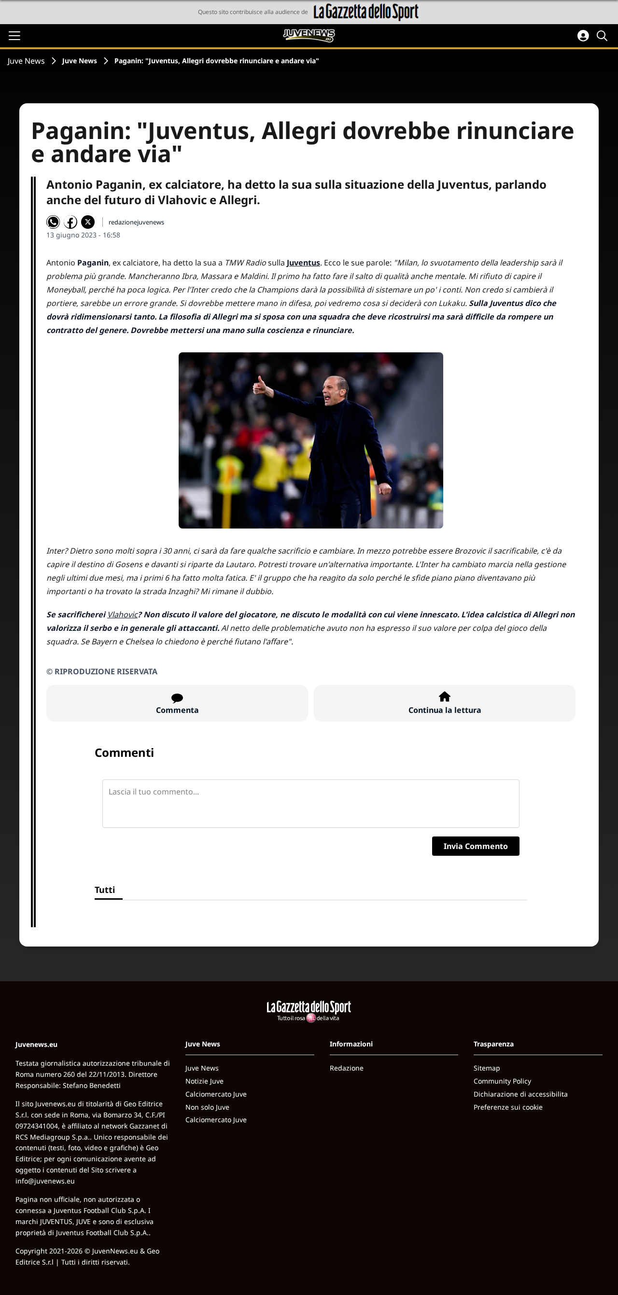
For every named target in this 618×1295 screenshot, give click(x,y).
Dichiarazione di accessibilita (521, 1094)
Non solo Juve (207, 1107)
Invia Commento (476, 846)
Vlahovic (122, 614)
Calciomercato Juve (216, 1094)
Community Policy (502, 1081)
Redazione (347, 1067)
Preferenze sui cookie (508, 1107)
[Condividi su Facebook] (70, 222)
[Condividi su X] (88, 222)
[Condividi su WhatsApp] (53, 222)
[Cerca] (603, 35)
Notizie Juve (204, 1081)
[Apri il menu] (14, 35)
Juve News (26, 61)
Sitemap (487, 1067)
